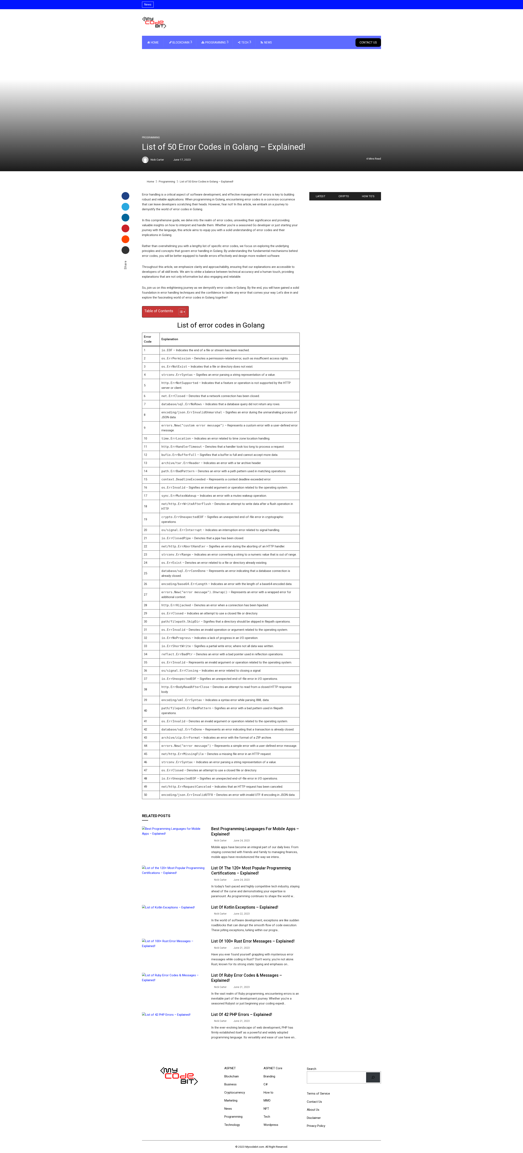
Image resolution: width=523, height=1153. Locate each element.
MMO (267, 1100)
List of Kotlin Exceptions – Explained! (244, 907)
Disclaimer (314, 1118)
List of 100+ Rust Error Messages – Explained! (252, 941)
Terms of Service (318, 1093)
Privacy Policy (316, 1126)
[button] (179, 311)
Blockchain (231, 1076)
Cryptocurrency (234, 1092)
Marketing (230, 1100)
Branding (269, 1076)
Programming (151, 137)
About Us (313, 1110)
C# (266, 1084)
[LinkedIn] (125, 217)
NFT (266, 1109)
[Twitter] (125, 207)
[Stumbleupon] (125, 239)
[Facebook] (125, 196)
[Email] (125, 250)
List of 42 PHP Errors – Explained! (241, 1014)
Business (230, 1084)
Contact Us (368, 42)
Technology (232, 1125)
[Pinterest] (125, 228)
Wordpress (271, 1125)
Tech (267, 1116)
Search (311, 1069)
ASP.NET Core (273, 1068)
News (228, 1109)
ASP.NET (230, 1068)
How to (268, 1092)
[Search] (373, 1077)
